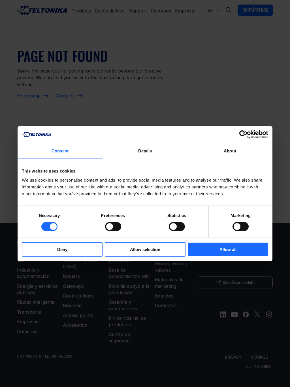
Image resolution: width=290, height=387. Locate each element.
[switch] (113, 226)
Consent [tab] (60, 150)
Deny (62, 249)
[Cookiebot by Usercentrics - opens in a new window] (243, 134)
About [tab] (230, 150)
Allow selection (145, 249)
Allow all (227, 249)
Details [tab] (145, 150)
